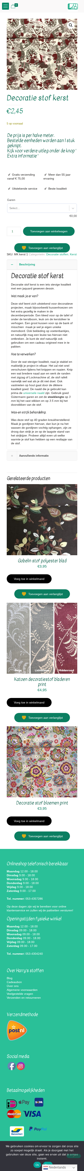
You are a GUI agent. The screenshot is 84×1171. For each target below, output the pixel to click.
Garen (11, 199)
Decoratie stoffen (57, 254)
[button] (70, 25)
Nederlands (57, 1167)
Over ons (13, 986)
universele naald (33, 393)
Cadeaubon (14, 982)
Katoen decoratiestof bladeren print (42, 682)
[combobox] (9, 208)
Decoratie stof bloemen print (42, 803)
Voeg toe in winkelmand (29, 578)
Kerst (73, 254)
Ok (37, 1164)
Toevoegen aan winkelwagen (48, 231)
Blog (9, 978)
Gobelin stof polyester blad (42, 561)
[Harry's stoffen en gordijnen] (73, 6)
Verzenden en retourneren (24, 997)
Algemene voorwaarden (22, 989)
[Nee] (74, 1156)
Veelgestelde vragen (20, 993)
